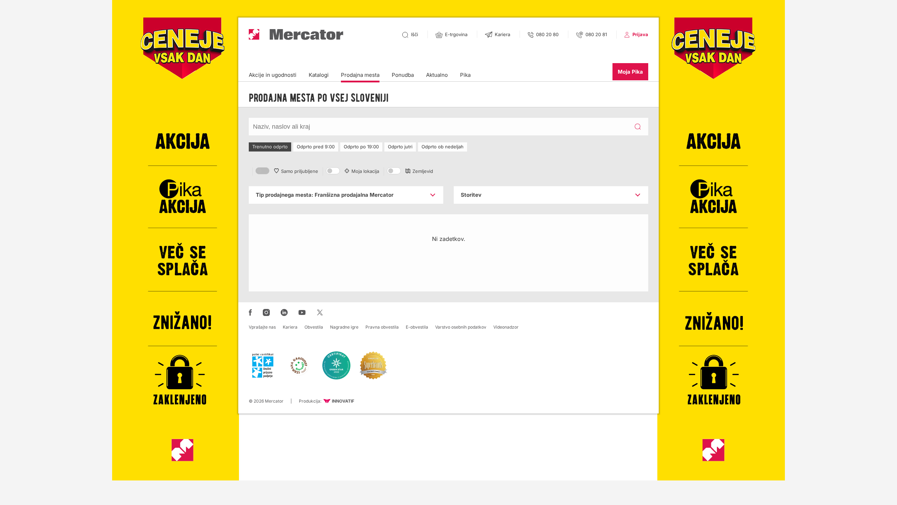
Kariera (290, 327)
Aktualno (437, 75)
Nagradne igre (344, 327)
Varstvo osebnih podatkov (460, 327)
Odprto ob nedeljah (443, 146)
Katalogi (319, 75)
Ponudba (403, 75)
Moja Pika (630, 71)
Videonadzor (506, 327)
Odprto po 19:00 (361, 146)
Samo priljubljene (299, 171)
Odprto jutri (400, 146)
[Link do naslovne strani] (296, 34)
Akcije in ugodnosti (272, 75)
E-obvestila (417, 327)
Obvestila (313, 327)
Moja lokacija (365, 171)
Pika (465, 75)
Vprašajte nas (262, 327)
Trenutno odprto (270, 146)
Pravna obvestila (382, 327)
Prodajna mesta (360, 75)
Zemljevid (422, 171)
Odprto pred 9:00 (316, 146)
